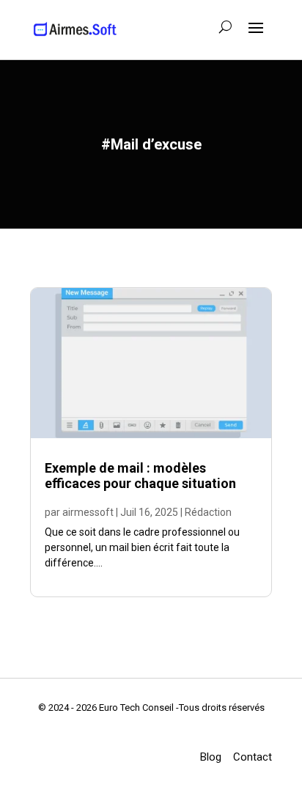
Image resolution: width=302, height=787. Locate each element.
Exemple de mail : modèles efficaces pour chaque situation (140, 476)
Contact (252, 757)
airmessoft (88, 512)
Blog (210, 757)
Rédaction (208, 512)
